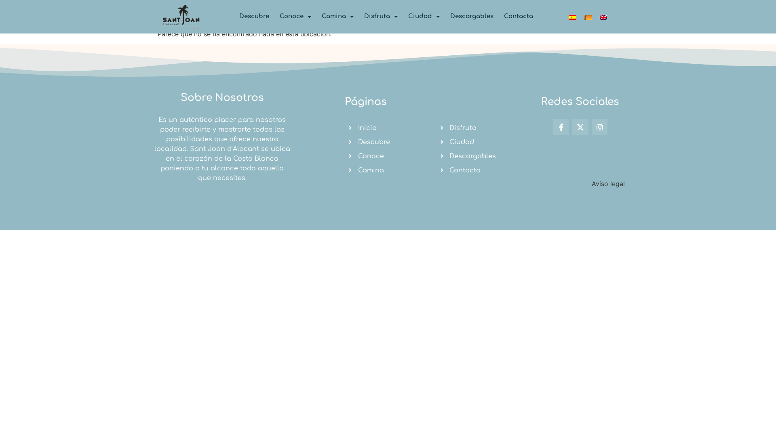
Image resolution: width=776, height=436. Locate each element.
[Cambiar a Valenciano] (588, 16)
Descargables (471, 16)
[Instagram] (600, 127)
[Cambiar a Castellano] (572, 16)
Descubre (254, 16)
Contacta (518, 16)
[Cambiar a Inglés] (603, 16)
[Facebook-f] (561, 127)
